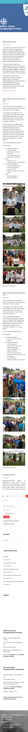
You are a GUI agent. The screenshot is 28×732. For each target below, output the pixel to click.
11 (24, 496)
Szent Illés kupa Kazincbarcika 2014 (14, 100)
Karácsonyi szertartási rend (10, 570)
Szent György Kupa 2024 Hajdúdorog (13, 583)
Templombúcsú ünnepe (9, 564)
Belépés (6, 517)
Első (3, 496)
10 (21, 496)
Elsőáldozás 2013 (9, 475)
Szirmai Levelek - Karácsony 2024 (12, 577)
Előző (7, 496)
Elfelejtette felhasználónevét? (11, 521)
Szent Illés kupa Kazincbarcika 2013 (14, 294)
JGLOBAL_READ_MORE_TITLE (9, 286)
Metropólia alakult (9, 42)
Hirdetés (7, 558)
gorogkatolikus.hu (12, 90)
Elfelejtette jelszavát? (9, 524)
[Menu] (26, 2)
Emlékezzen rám (9, 513)
